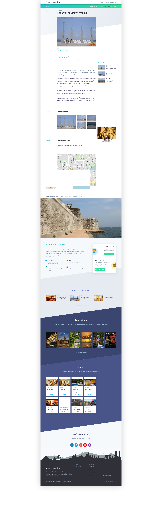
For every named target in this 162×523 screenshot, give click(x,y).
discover (112, 2)
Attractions (91, 466)
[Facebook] (58, 50)
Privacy (111, 481)
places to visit (107, 6)
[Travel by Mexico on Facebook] (72, 445)
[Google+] (64, 50)
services (101, 6)
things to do (96, 6)
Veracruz (48, 6)
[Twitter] (61, 50)
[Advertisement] (106, 105)
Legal (115, 481)
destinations (106, 2)
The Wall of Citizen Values (77, 196)
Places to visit (68, 196)
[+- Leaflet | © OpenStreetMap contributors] (71, 169)
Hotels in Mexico (79, 468)
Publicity (107, 481)
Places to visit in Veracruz (50, 11)
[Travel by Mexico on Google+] (80, 445)
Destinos (58, 196)
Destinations (78, 466)
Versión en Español (107, 475)
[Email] (66, 50)
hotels (101, 2)
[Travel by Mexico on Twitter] (76, 445)
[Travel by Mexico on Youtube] (85, 445)
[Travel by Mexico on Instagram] (89, 445)
